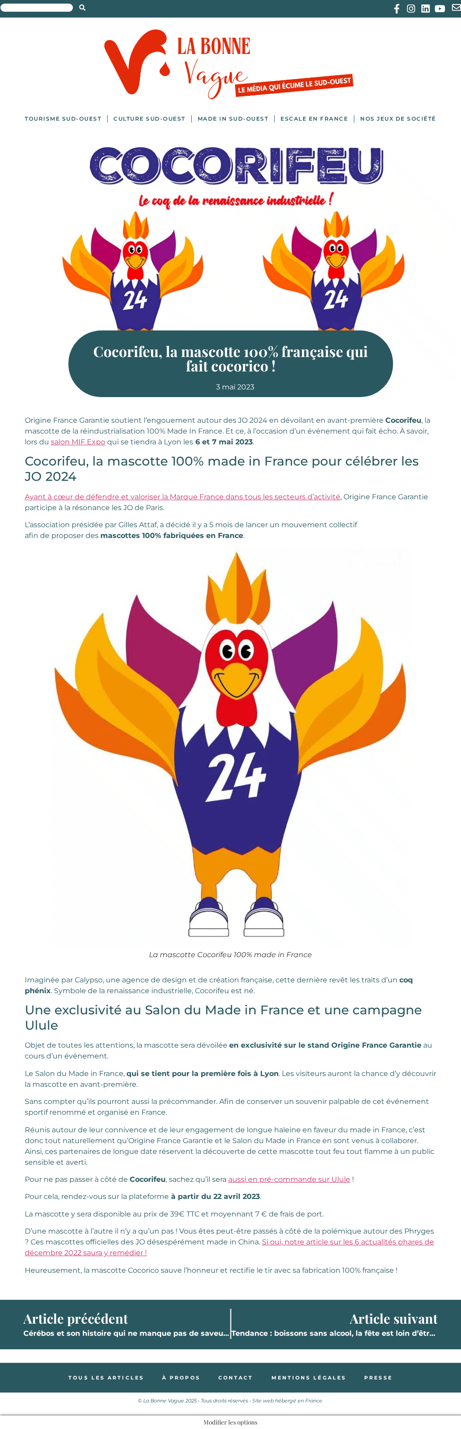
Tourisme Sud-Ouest (63, 118)
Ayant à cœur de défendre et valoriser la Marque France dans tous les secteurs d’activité (182, 497)
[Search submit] (82, 7)
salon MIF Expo (78, 442)
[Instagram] (411, 9)
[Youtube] (440, 9)
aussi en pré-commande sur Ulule (289, 1179)
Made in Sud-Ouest (233, 118)
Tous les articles (106, 1378)
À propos (181, 1378)
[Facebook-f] (397, 9)
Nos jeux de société (398, 118)
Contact (235, 1378)
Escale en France (314, 118)
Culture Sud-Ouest (149, 118)
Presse (378, 1378)
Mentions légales (309, 1378)
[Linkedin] (425, 9)
